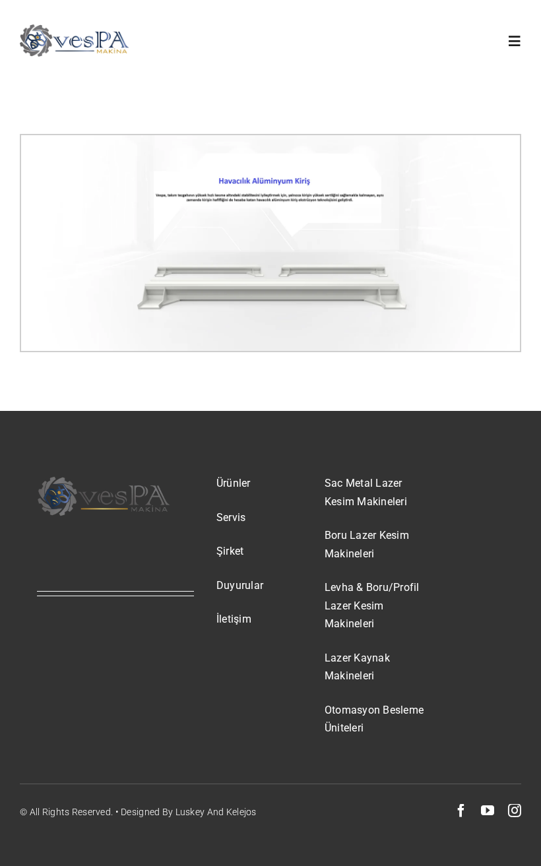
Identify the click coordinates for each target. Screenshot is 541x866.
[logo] (103, 481)
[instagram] (514, 810)
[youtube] (487, 810)
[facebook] (461, 810)
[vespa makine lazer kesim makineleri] (74, 30)
